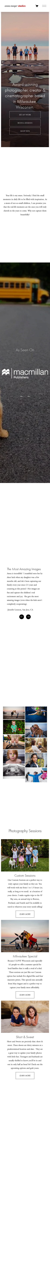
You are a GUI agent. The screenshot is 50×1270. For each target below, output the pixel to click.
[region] (25, 378)
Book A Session (25, 123)
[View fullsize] (14, 713)
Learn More (25, 914)
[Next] (28, 396)
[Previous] (21, 396)
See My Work (25, 115)
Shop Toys (25, 131)
